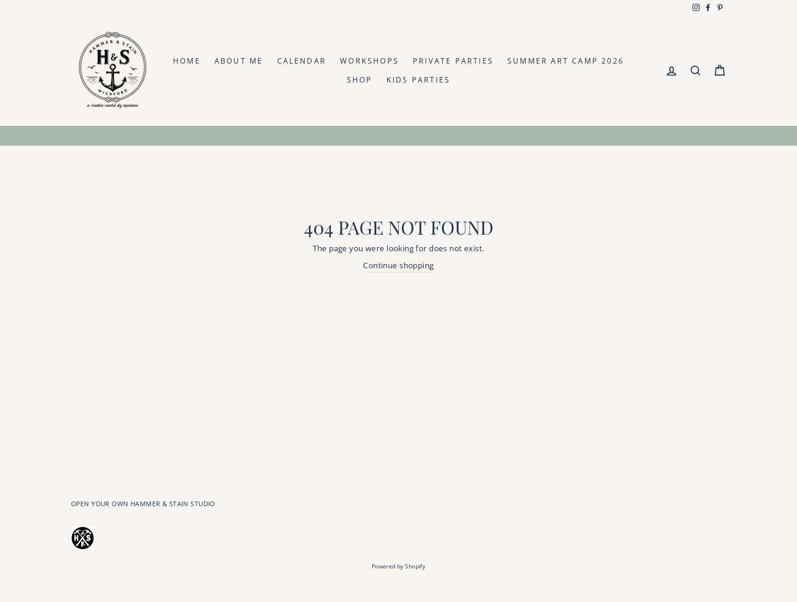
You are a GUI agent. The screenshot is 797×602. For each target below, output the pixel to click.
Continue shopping (398, 265)
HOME (187, 61)
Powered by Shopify (399, 566)
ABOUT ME (238, 61)
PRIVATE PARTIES (453, 61)
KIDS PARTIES (418, 80)
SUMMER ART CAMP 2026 (565, 61)
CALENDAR (302, 61)
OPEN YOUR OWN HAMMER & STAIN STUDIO (143, 503)
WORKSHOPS (369, 61)
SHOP (360, 80)
